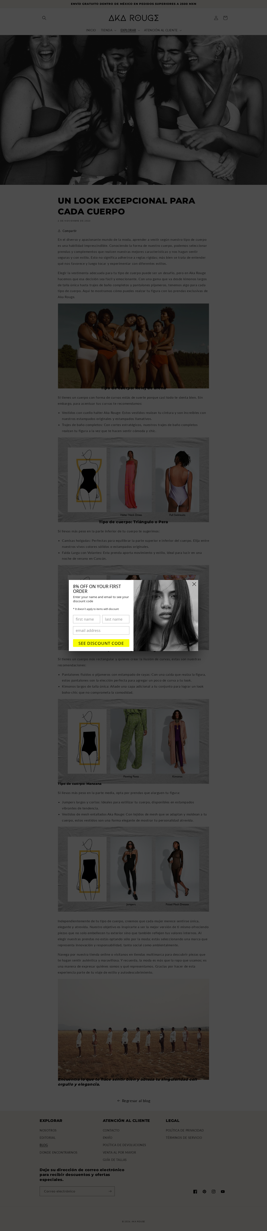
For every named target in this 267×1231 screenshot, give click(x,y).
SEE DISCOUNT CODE (101, 643)
